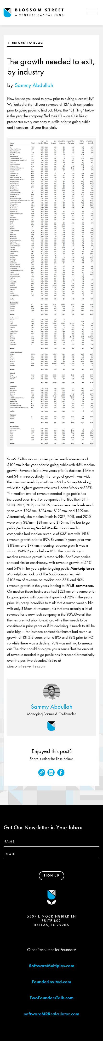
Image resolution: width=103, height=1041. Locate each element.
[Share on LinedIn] (51, 772)
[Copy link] (41, 772)
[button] (92, 12)
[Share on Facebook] (60, 772)
